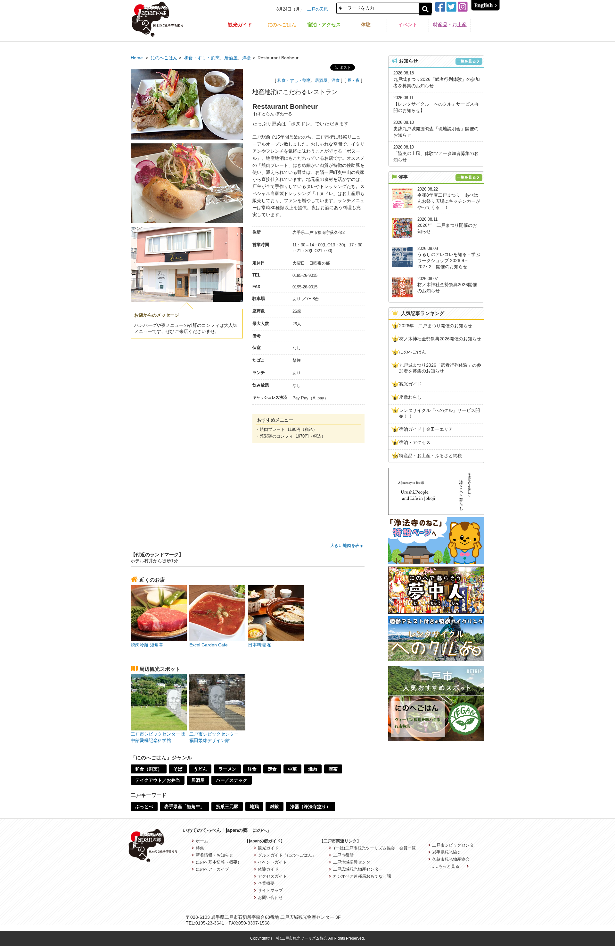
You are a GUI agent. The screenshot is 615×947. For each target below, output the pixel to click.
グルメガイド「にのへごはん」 (287, 855)
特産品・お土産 (450, 24)
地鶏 (254, 806)
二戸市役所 (343, 855)
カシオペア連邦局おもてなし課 (362, 876)
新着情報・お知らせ (214, 855)
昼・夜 (353, 80)
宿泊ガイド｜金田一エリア (426, 429)
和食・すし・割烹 (202, 57)
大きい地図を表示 (347, 545)
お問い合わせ (270, 897)
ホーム (202, 841)
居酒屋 (231, 57)
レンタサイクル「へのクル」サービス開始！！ (439, 413)
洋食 (246, 57)
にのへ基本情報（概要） (219, 862)
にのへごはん (281, 24)
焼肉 (312, 769)
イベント (407, 24)
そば (177, 769)
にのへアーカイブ (212, 869)
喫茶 (333, 769)
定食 (272, 769)
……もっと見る (445, 866)
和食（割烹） (148, 769)
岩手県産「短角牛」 (184, 806)
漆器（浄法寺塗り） (310, 806)
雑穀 (274, 806)
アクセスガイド (272, 876)
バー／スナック (231, 780)
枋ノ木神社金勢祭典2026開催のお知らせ (440, 338)
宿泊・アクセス (324, 24)
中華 (292, 769)
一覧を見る (466, 61)
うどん (200, 769)
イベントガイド (272, 862)
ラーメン (227, 769)
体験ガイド (268, 869)
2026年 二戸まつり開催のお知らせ (435, 325)
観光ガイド (240, 24)
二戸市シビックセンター (455, 845)
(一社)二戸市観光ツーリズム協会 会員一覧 (374, 848)
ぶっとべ (144, 806)
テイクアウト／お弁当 (157, 780)
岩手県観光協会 (446, 852)
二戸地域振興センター (353, 862)
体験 (366, 24)
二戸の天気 (317, 9)
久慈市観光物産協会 (451, 859)
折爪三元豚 (227, 806)
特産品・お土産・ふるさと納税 (430, 455)
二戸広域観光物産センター (357, 869)
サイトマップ (270, 890)
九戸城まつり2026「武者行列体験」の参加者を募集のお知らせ (440, 368)
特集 (200, 848)
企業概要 (266, 883)
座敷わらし (410, 397)
